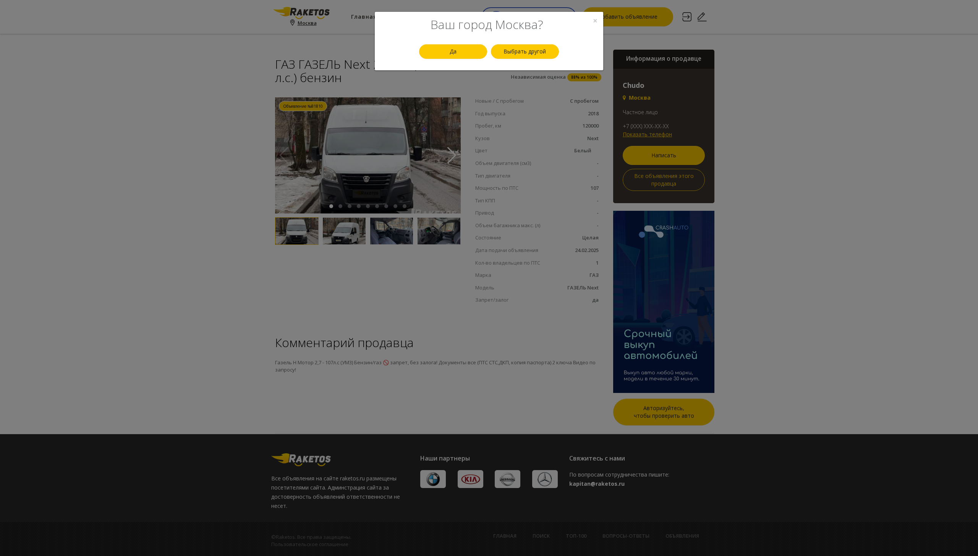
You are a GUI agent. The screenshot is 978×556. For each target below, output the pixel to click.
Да (453, 51)
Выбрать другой (525, 51)
